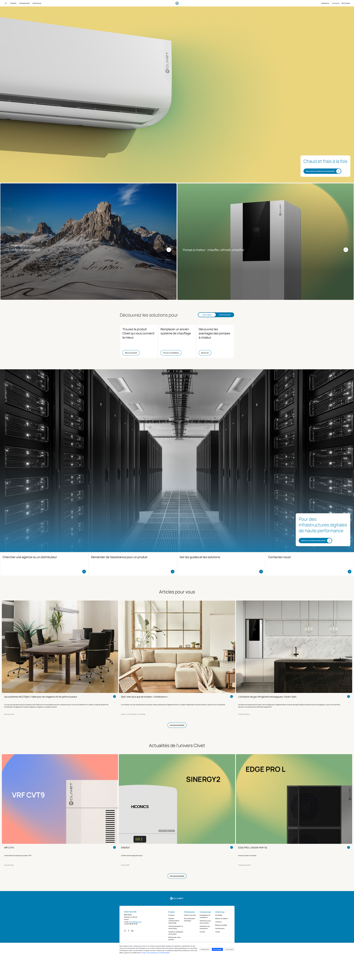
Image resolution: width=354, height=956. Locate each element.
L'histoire (218, 922)
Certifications (220, 928)
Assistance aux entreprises (205, 927)
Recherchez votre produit (174, 938)
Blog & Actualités (221, 925)
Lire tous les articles (177, 725)
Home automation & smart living (175, 927)
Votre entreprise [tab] (225, 315)
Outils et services (190, 915)
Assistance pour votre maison (205, 922)
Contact (202, 932)
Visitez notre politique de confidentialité (155, 953)
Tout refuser (229, 949)
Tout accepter (217, 949)
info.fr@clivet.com (135, 922)
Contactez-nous (205, 912)
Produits (171, 912)
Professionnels (189, 912)
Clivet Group (219, 912)
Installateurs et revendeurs (205, 916)
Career (217, 932)
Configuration (204, 949)
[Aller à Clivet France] (177, 3)
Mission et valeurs (221, 918)
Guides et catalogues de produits (175, 933)
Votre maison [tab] (207, 315)
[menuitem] (13, 3)
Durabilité (218, 915)
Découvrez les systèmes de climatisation (320, 171)
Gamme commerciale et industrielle (173, 920)
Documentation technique (189, 919)
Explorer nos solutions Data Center (313, 541)
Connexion (336, 3)
